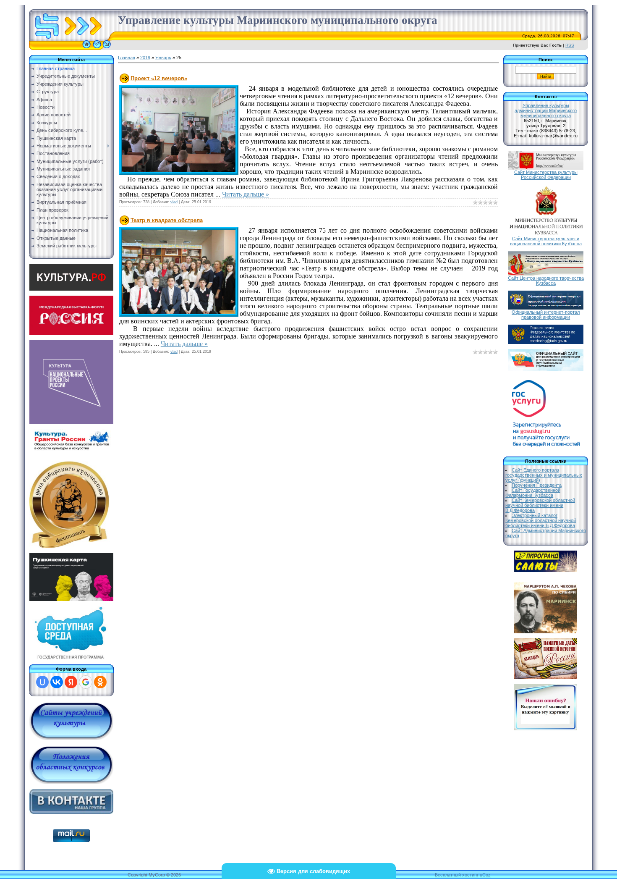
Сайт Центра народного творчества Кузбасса (546, 281)
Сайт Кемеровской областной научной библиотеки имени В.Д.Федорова (540, 505)
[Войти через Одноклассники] (100, 682)
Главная (126, 57)
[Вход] (107, 48)
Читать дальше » (245, 194)
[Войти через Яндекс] (71, 682)
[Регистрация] (97, 48)
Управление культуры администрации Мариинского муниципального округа (546, 110)
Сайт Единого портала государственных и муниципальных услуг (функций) (543, 475)
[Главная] (86, 48)
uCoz (485, 874)
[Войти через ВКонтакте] (56, 682)
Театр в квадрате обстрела (167, 220)
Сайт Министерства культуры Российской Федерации (546, 175)
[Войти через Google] (85, 682)
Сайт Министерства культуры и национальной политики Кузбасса (546, 241)
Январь (163, 57)
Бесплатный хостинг (456, 874)
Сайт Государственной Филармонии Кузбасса (532, 493)
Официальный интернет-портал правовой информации (546, 315)
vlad (174, 202)
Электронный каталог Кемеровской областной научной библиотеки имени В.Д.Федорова (540, 520)
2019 (145, 57)
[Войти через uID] (42, 682)
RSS (569, 45)
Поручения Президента (537, 485)
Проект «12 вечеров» (159, 78)
